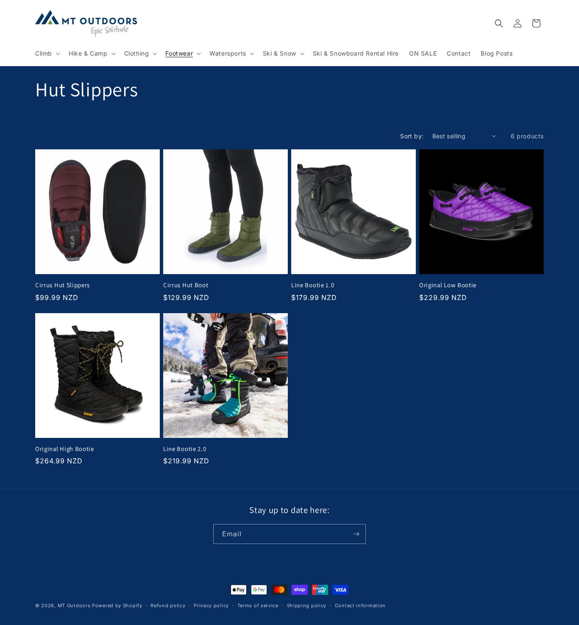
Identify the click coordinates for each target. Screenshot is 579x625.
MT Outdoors (74, 605)
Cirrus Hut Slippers (62, 285)
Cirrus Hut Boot (185, 285)
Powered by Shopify (117, 605)
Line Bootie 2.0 (184, 449)
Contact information (360, 605)
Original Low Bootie (447, 285)
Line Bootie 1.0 (312, 285)
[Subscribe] (356, 534)
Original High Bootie (64, 449)
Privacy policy (211, 605)
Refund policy (167, 605)
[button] (47, 53)
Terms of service (257, 605)
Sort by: (411, 136)
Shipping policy (307, 605)
